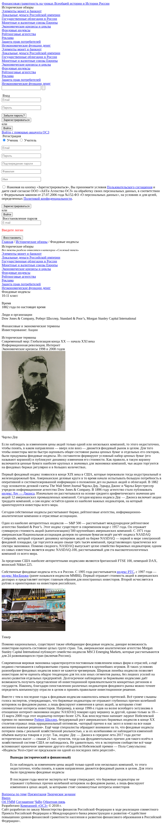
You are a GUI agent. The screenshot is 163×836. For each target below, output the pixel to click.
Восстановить (12, 237)
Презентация (37, 794)
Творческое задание (61, 794)
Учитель (30, 140)
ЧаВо (38, 802)
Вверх (6, 798)
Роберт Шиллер (45, 719)
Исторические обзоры (32, 242)
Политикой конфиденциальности (48, 198)
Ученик (12, 140)
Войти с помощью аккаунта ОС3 (25, 132)
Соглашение (25, 802)
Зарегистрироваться (16, 120)
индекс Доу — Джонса (18, 493)
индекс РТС (125, 572)
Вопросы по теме (14, 794)
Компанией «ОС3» (34, 805)
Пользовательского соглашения (129, 187)
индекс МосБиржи (15, 575)
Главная (7, 242)
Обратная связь (54, 802)
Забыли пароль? (14, 115)
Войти (7, 128)
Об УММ (8, 802)
